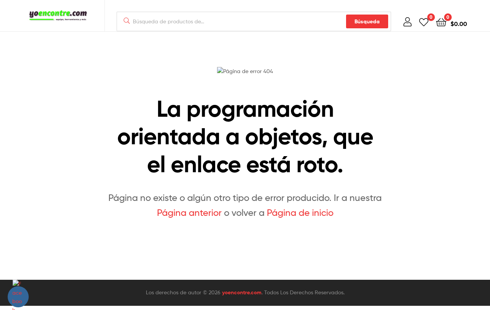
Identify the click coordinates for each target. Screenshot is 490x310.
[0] (423, 21)
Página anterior (189, 212)
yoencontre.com (241, 292)
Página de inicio (300, 212)
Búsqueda (367, 21)
